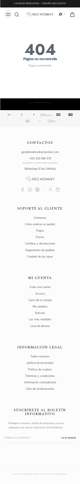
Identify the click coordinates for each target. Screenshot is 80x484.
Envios (40, 237)
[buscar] (16, 14)
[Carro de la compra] (58, 189)
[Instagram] (30, 189)
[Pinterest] (37, 189)
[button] (62, 14)
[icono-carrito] (71, 14)
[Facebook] (22, 189)
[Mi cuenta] (50, 189)
